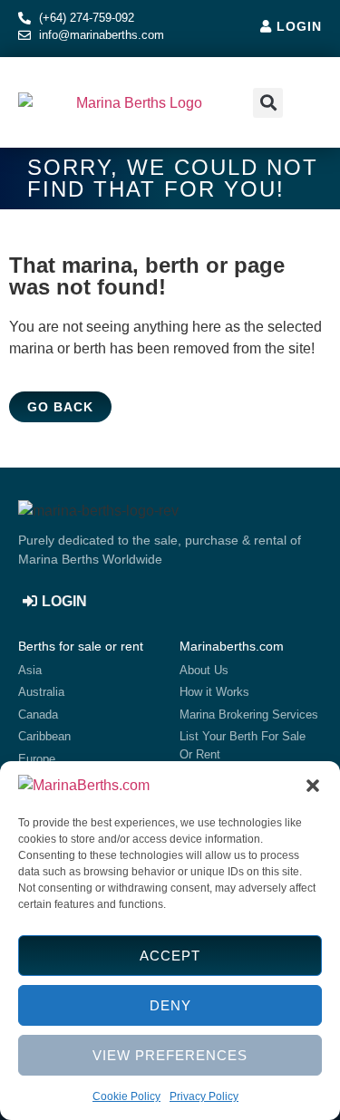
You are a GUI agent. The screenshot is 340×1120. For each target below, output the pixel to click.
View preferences (170, 1055)
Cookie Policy (126, 1096)
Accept (170, 955)
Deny (170, 1005)
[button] (313, 786)
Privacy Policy (204, 1096)
